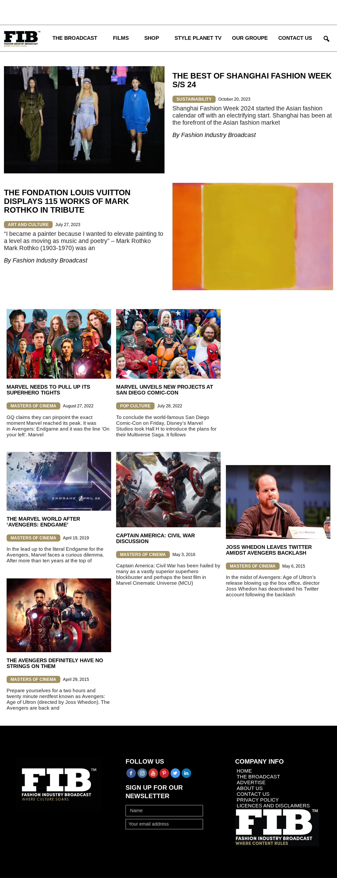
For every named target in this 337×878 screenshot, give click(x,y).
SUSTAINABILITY (194, 99)
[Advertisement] (154, 12)
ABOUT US (250, 788)
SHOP (151, 38)
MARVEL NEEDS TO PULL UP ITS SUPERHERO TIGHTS (48, 390)
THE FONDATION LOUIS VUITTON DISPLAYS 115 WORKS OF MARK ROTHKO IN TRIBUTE (67, 201)
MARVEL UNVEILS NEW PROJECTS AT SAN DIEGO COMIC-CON (164, 390)
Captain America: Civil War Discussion (155, 538)
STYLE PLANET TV (198, 38)
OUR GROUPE (250, 38)
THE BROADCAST (74, 38)
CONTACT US (295, 38)
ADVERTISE (251, 782)
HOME (244, 771)
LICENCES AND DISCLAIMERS (273, 805)
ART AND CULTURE (28, 224)
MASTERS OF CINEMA (33, 406)
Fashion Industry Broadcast (218, 134)
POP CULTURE (135, 406)
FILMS (121, 38)
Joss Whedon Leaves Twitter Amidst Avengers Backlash (269, 550)
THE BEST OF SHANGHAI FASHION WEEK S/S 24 (252, 80)
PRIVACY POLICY (258, 800)
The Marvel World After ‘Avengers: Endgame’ (43, 522)
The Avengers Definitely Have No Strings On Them (55, 663)
